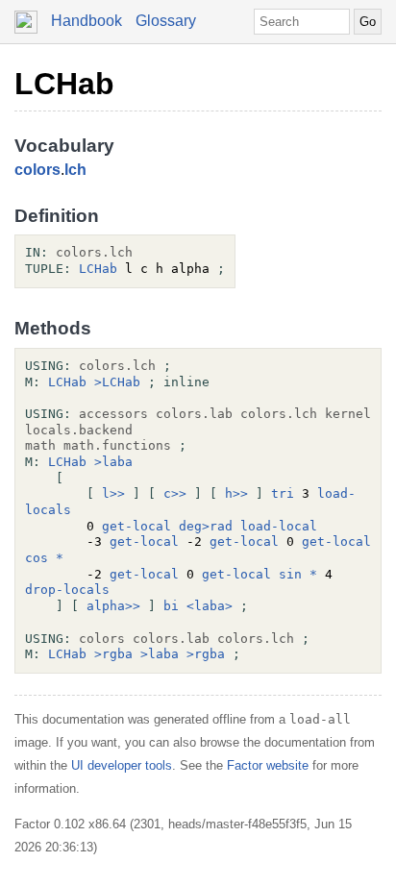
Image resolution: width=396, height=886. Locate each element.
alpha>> (113, 606)
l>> (113, 493)
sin (290, 574)
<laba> (209, 606)
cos (36, 558)
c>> (174, 493)
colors (37, 169)
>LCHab (117, 382)
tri (282, 493)
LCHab (64, 83)
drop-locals (67, 589)
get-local (136, 526)
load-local (278, 526)
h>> (236, 493)
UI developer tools (121, 765)
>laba (113, 462)
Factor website (268, 765)
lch (75, 169)
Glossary (166, 20)
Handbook (86, 20)
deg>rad (206, 526)
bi (171, 606)
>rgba (113, 654)
